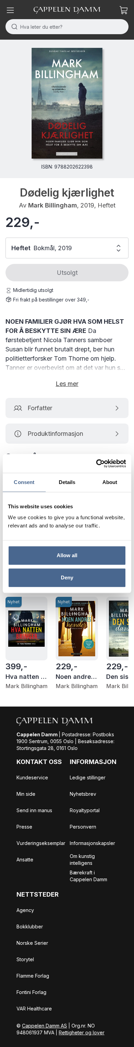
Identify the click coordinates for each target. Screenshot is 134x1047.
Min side (25, 794)
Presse (24, 827)
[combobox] (67, 26)
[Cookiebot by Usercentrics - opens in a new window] (96, 463)
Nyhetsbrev (83, 794)
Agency (25, 910)
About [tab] (110, 482)
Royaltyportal (85, 810)
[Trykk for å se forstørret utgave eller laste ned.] (67, 103)
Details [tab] (67, 482)
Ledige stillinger (87, 777)
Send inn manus (34, 810)
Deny (67, 577)
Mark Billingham (52, 205)
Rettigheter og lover (81, 1032)
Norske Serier (32, 943)
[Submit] (12, 26)
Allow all (67, 555)
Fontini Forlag (31, 992)
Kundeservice (32, 777)
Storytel (25, 959)
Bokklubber (29, 926)
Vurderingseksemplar (40, 843)
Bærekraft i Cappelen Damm (88, 876)
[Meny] (10, 10)
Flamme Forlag (32, 976)
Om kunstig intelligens (82, 859)
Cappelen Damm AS (44, 1026)
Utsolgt (67, 272)
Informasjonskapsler (92, 843)
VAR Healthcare (34, 1008)
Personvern (83, 827)
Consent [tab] (24, 482)
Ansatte (24, 859)
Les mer (67, 383)
